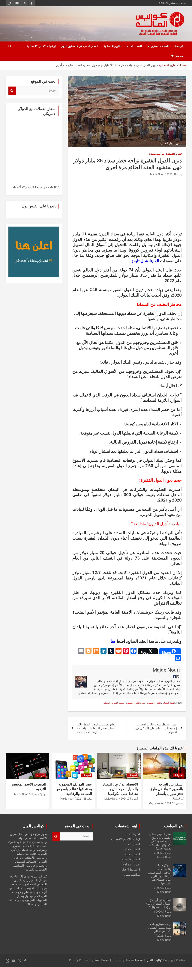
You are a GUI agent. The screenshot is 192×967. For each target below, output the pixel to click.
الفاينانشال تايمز (145, 260)
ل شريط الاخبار (131, 869)
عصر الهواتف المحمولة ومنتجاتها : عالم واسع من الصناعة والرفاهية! (74, 789)
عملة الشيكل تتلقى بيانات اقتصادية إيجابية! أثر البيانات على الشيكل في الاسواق (156, 728)
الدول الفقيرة (153, 702)
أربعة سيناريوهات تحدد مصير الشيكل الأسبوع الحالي (159, 927)
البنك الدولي (168, 702)
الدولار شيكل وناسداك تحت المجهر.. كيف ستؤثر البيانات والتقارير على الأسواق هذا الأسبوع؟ (159, 874)
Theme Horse (134, 960)
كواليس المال (154, 960)
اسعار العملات (131, 849)
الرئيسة (179, 46)
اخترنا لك (178, 775)
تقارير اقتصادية (112, 46)
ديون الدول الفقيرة (135, 702)
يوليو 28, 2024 (84, 798)
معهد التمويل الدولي (113, 702)
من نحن (179, 55)
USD (56, 187)
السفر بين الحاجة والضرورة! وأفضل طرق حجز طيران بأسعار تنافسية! (166, 791)
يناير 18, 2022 (174, 174)
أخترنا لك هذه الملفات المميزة (160, 748)
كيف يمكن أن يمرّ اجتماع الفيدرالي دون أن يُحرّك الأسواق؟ (158, 903)
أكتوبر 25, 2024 (129, 798)
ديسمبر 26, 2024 (174, 803)
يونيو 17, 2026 (163, 911)
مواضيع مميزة (156, 153)
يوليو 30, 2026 (163, 852)
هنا (113, 641)
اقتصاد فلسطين (160, 46)
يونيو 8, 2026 (164, 935)
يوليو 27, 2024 (38, 794)
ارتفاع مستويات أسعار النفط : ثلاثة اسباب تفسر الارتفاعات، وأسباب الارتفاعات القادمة (97, 728)
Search (12, 91)
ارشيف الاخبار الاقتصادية (41, 46)
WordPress (102, 960)
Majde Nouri (157, 174)
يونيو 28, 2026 (163, 887)
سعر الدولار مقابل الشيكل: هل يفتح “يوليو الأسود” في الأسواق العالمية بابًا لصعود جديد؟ (159, 841)
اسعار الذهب (132, 844)
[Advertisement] (127, 205)
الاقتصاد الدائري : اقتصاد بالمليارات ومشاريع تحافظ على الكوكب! (120, 789)
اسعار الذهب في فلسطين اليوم (79, 46)
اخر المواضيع (174, 826)
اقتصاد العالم (134, 46)
